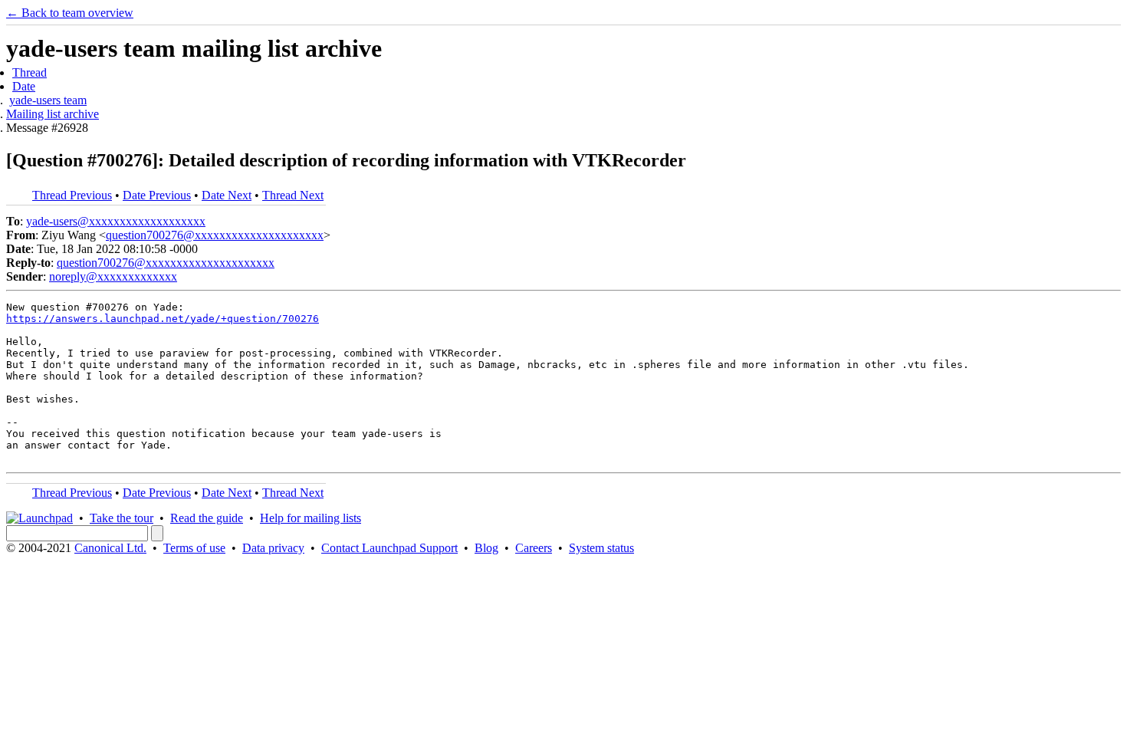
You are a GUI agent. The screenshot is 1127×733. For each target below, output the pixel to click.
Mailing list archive (52, 113)
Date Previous (157, 195)
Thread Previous (72, 195)
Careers (533, 547)
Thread (29, 72)
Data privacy (273, 547)
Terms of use (194, 547)
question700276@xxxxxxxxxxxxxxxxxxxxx (215, 235)
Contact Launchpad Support (389, 547)
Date (23, 86)
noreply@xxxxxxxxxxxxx (113, 276)
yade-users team (48, 100)
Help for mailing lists (310, 517)
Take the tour (121, 517)
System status (601, 547)
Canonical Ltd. (110, 547)
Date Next (226, 195)
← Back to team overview (69, 12)
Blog (486, 547)
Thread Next (293, 195)
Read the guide (206, 517)
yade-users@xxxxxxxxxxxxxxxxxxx (115, 221)
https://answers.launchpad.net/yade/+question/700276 (162, 318)
